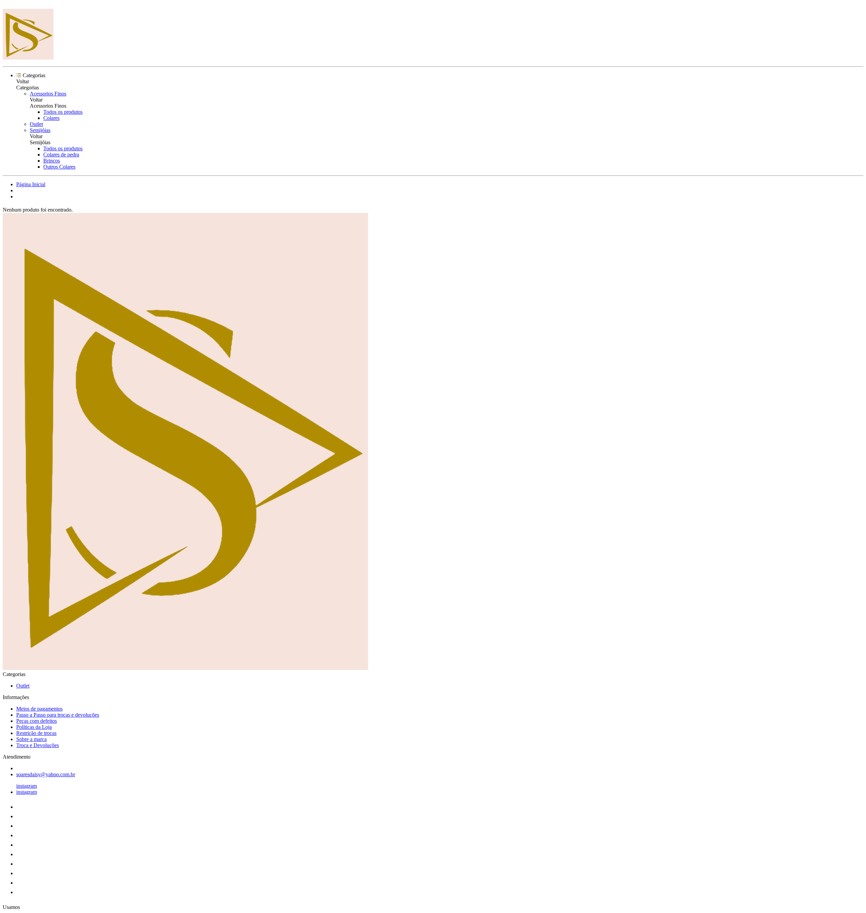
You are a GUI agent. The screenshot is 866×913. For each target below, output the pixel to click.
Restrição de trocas (36, 733)
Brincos (51, 161)
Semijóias (40, 130)
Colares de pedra (61, 154)
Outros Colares (59, 167)
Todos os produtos (63, 112)
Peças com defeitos (36, 721)
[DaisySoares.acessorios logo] (28, 58)
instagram (26, 786)
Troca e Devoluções (37, 745)
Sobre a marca (31, 739)
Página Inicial (30, 184)
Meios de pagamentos (39, 709)
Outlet (36, 124)
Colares (51, 118)
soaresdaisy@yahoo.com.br (45, 774)
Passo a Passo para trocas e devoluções (57, 715)
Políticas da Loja (34, 727)
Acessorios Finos (48, 93)
